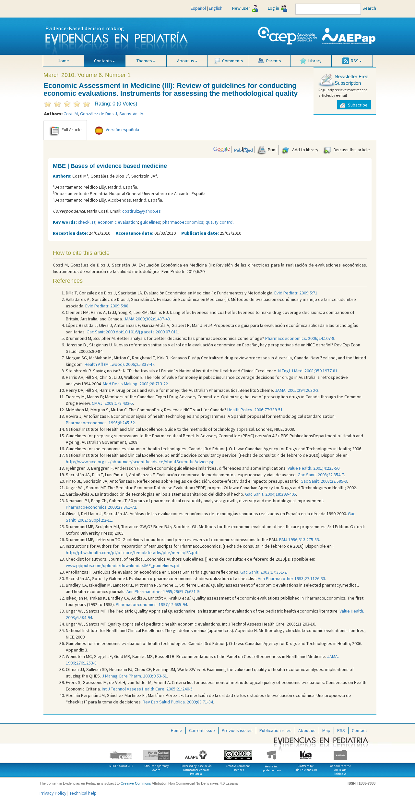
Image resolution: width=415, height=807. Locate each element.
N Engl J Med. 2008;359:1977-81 (308, 371)
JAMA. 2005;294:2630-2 (296, 390)
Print (272, 150)
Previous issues (237, 730)
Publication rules (275, 730)
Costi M (71, 114)
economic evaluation (118, 222)
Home (63, 61)
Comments (232, 61)
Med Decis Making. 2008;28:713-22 (135, 384)
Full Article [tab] (72, 130)
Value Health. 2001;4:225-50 (313, 468)
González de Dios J (98, 114)
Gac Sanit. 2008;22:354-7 (321, 475)
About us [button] (185, 61)
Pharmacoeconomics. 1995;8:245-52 (100, 423)
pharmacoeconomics (182, 222)
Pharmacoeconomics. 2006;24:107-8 (299, 338)
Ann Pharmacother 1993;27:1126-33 (291, 578)
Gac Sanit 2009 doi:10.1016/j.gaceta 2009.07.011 (132, 332)
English (215, 8)
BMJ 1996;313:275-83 (299, 539)
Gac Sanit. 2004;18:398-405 (270, 494)
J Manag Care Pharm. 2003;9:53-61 (134, 676)
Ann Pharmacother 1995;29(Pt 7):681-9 (162, 591)
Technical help (83, 793)
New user (241, 8)
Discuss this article (351, 150)
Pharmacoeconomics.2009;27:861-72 (101, 507)
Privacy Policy (53, 793)
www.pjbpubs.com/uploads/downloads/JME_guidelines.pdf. (124, 565)
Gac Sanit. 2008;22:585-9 (324, 481)
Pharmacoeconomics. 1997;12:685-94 (151, 604)
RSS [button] (355, 61)
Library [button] (315, 61)
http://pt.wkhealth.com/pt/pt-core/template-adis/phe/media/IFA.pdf (132, 552)
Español (198, 8)
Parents (273, 61)
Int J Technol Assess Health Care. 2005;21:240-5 (147, 689)
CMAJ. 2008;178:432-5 (112, 403)
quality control (219, 222)
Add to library (304, 150)
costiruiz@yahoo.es (141, 211)
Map (326, 730)
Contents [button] (103, 61)
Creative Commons (136, 783)
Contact (359, 730)
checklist (86, 222)
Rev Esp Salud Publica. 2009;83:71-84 (178, 702)
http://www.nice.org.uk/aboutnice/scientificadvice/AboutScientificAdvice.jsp (140, 462)
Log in (273, 8)
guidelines (150, 222)
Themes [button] (144, 61)
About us (306, 730)
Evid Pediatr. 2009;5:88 (106, 306)
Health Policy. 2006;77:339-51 (255, 410)
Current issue (202, 730)
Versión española (122, 130)
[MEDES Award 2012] (121, 752)
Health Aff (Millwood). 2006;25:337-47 (119, 364)
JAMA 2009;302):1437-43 (147, 319)
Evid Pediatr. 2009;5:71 (295, 293)
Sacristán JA (131, 114)
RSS (341, 730)
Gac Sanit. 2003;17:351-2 (263, 572)
